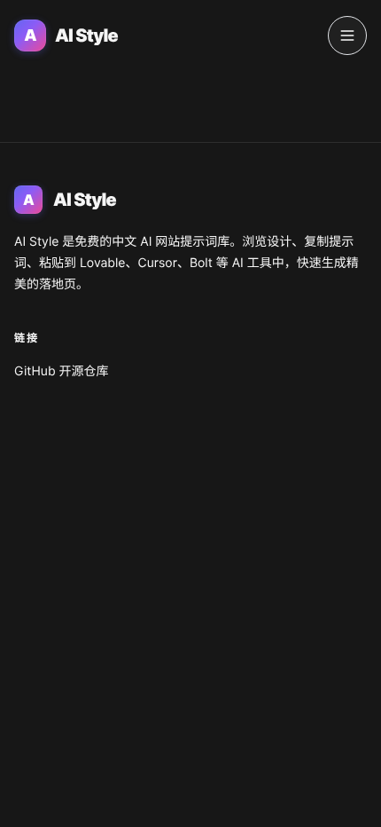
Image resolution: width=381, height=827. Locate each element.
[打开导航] (347, 35)
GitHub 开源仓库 (61, 371)
